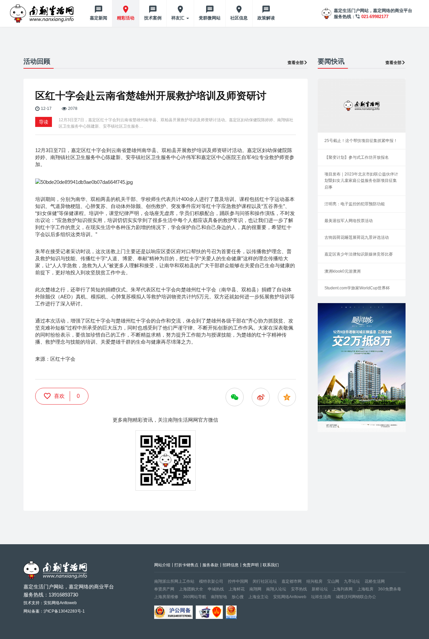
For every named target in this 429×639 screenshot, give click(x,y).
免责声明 (251, 565)
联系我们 (271, 565)
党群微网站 (210, 17)
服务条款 (210, 565)
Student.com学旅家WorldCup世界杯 (357, 288)
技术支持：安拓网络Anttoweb (50, 602)
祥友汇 (178, 17)
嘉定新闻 (98, 17)
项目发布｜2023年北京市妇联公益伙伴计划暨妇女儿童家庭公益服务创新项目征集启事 (361, 180)
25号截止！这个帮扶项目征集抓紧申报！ (360, 140)
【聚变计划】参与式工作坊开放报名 (356, 157)
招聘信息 (231, 565)
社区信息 (239, 17)
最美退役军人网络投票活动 (348, 220)
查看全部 (296, 63)
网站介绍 (162, 565)
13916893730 (63, 594)
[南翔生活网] (42, 13)
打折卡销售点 (186, 565)
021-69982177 (374, 16)
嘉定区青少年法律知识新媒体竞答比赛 (358, 254)
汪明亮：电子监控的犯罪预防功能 (354, 204)
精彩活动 (125, 17)
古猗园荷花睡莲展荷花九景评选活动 (356, 237)
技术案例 (153, 17)
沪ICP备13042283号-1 (64, 611)
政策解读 (266, 17)
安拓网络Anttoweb (289, 596)
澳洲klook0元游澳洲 (342, 271)
